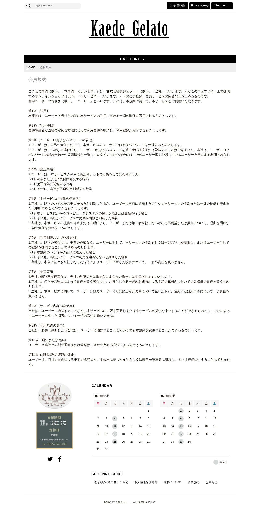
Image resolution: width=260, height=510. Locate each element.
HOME (30, 67)
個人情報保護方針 (145, 482)
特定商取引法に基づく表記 (111, 482)
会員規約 (193, 482)
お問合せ (211, 482)
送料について (172, 482)
